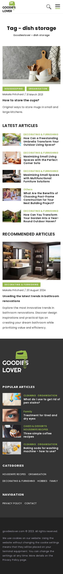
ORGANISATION (37, 474)
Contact (31, 503)
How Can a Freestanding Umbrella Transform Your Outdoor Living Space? (41, 142)
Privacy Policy (11, 560)
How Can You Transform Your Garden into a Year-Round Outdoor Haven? (41, 218)
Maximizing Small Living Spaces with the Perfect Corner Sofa (40, 160)
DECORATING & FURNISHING (19, 481)
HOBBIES (42, 481)
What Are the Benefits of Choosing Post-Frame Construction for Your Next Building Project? (41, 198)
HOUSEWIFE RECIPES (14, 474)
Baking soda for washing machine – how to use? (41, 449)
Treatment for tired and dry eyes (40, 417)
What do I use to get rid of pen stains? (42, 401)
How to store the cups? (21, 100)
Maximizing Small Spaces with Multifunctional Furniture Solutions (41, 178)
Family (54, 481)
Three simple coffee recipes (38, 435)
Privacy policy (12, 503)
